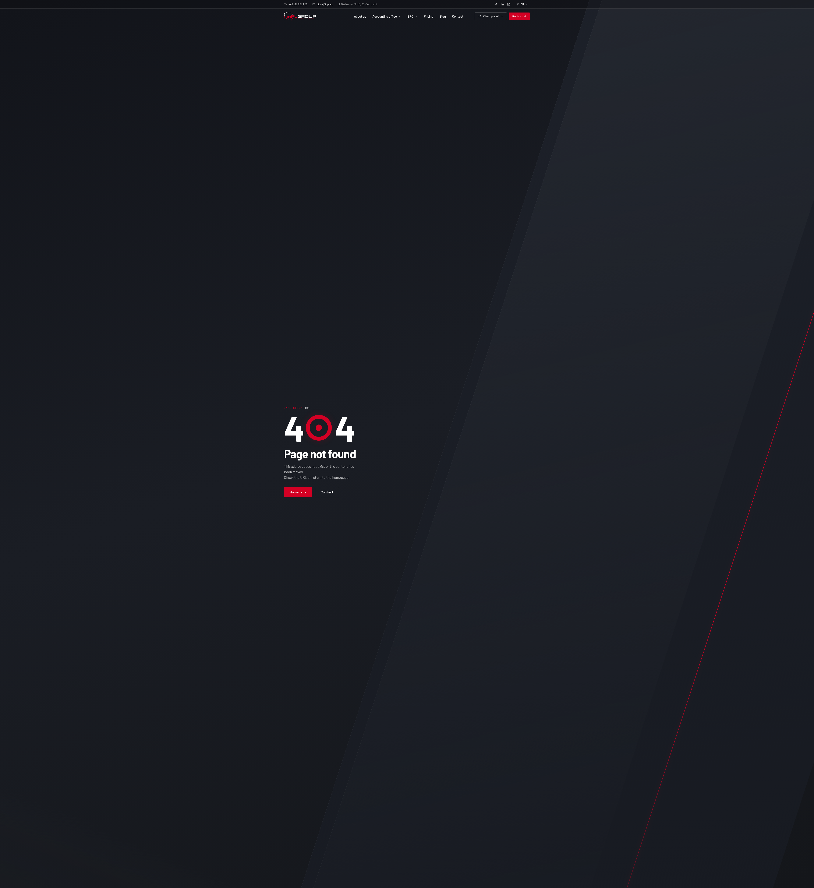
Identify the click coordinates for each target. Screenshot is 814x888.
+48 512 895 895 (298, 4)
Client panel (491, 16)
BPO (410, 16)
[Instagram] (508, 4)
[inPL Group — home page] (300, 16)
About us (360, 16)
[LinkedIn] (502, 4)
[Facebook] (496, 4)
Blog (443, 16)
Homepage (298, 492)
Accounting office (384, 16)
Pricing (428, 16)
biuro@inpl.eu (325, 4)
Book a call (519, 16)
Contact (457, 16)
